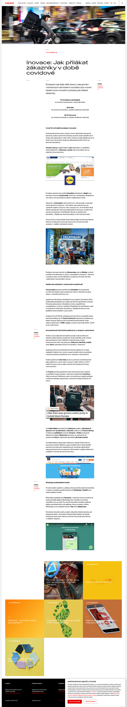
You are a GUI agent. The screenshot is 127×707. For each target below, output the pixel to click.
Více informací (90, 701)
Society (37, 3)
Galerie (94, 3)
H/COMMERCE (51, 52)
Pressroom (100, 3)
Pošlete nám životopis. (64, 691)
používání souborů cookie (89, 695)
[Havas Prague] (9, 3)
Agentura (88, 3)
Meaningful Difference (52, 3)
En (115, 3)
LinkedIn (100, 86)
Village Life (72, 3)
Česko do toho (22, 3)
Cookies (60, 700)
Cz (111, 3)
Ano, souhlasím (74, 701)
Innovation (30, 3)
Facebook (100, 87)
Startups (78, 3)
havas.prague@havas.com (12, 693)
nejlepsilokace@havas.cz (39, 693)
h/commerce (64, 3)
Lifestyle (42, 3)
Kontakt (106, 3)
